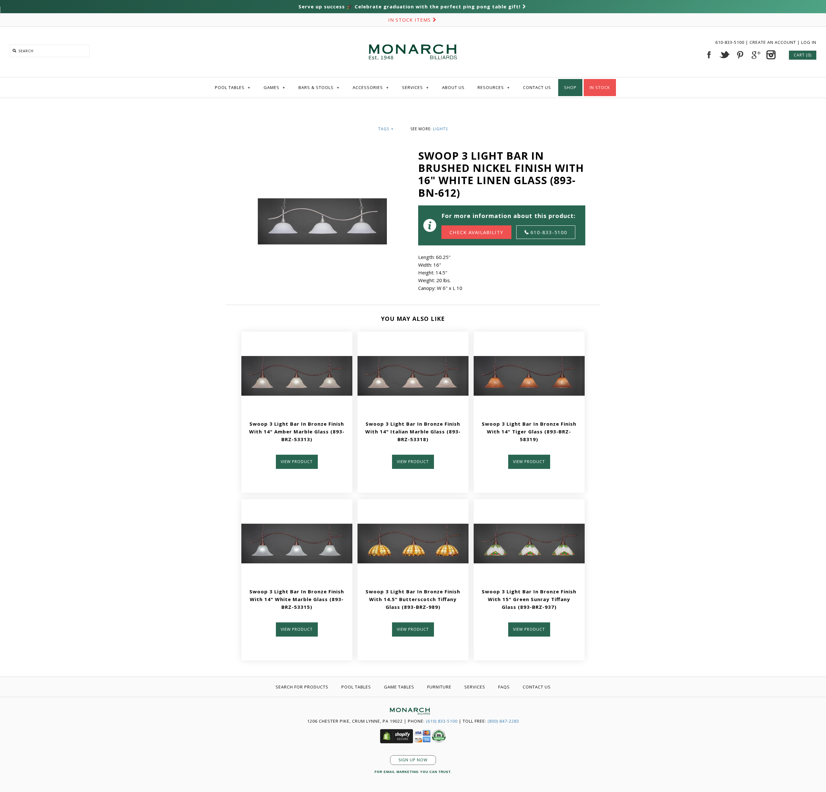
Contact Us (537, 87)
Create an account (773, 42)
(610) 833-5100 (442, 721)
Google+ (755, 55)
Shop (570, 87)
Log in (808, 42)
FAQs (504, 687)
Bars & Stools (318, 87)
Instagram (771, 55)
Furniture (439, 687)
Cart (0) (802, 55)
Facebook (709, 55)
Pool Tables (232, 87)
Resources (494, 87)
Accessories (371, 87)
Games (274, 87)
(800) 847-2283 (503, 721)
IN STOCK (599, 87)
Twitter (724, 55)
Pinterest (740, 55)
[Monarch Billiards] (413, 36)
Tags (386, 129)
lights (440, 129)
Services (415, 87)
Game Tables (399, 687)
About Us (453, 87)
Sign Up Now (413, 760)
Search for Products (302, 687)
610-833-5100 (730, 42)
